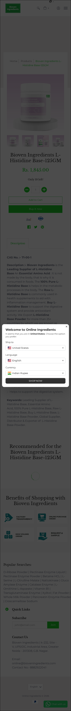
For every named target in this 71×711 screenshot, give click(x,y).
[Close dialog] (66, 326)
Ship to (9, 342)
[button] (35, 348)
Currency (11, 367)
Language (11, 354)
